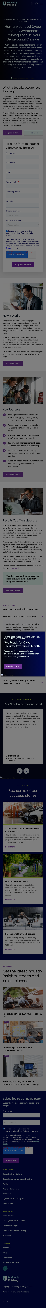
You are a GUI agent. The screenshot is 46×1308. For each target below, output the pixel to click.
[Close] (42, 634)
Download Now (12, 666)
